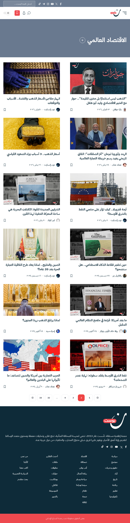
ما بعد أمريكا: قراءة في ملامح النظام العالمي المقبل (101, 322)
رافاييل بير (117, 275)
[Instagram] (48, 4)
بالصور (55, 496)
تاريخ (115, 479)
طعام (84, 490)
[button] (124, 13)
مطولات (54, 467)
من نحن (24, 456)
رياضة (114, 485)
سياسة (114, 456)
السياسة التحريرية (20, 473)
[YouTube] (52, 4)
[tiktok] (102, 447)
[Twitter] (56, 4)
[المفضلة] (17, 13)
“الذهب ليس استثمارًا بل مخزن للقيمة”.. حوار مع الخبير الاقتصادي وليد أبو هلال (99, 100)
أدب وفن (83, 467)
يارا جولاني (117, 109)
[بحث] (29, 13)
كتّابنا (26, 462)
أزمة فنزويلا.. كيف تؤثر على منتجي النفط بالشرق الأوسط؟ (103, 211)
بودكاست (54, 479)
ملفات (55, 462)
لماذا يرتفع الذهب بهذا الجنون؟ (41, 320)
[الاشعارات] (24, 13)
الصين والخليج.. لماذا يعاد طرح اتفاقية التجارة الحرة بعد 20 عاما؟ (33, 266)
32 (49, 397)
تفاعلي (55, 485)
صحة (84, 496)
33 (40, 397)
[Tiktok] (39, 4)
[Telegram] (44, 4)
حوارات (55, 473)
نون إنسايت (49, 109)
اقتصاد (84, 456)
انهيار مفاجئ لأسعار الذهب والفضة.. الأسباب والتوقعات (33, 100)
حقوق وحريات (111, 467)
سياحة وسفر (81, 479)
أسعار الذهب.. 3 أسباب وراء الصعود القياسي (33, 154)
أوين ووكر (104, 331)
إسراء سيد (50, 331)
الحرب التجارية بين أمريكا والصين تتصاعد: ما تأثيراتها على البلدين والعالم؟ (33, 377)
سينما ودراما (81, 485)
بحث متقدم (23, 479)
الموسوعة (53, 490)
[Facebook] (61, 4)
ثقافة (84, 502)
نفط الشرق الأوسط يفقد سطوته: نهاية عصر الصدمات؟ (101, 377)
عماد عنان (117, 165)
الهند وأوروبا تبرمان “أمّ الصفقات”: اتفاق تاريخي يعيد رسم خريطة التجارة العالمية (102, 156)
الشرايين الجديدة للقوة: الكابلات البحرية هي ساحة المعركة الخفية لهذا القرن (34, 211)
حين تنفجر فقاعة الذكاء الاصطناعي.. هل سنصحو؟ (103, 266)
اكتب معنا (24, 467)
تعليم (115, 490)
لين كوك (51, 220)
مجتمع (114, 462)
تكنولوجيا (113, 496)
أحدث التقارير (52, 456)
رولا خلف (114, 331)
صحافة (84, 462)
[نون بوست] (115, 13)
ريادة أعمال (82, 473)
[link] (82, 40)
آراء (116, 473)
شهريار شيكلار (115, 386)
